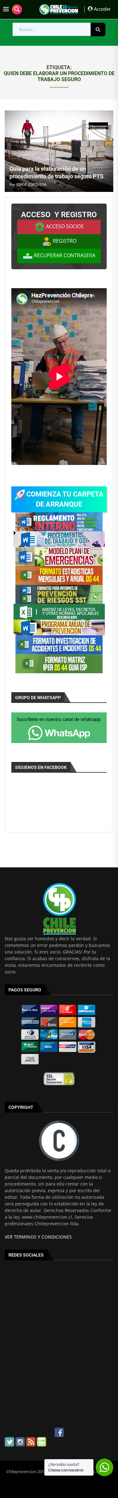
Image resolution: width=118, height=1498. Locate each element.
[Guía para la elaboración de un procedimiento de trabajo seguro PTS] (59, 151)
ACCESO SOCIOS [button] (64, 226)
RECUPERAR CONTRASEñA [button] (64, 255)
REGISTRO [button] (64, 240)
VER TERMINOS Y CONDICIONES (38, 1237)
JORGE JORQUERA (31, 184)
